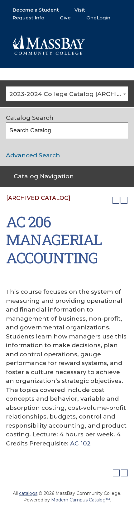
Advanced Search (33, 155)
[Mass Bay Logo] (48, 53)
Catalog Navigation (44, 176)
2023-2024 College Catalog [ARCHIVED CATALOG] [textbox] (68, 94)
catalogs (28, 493)
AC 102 (80, 443)
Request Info (28, 18)
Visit (79, 10)
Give (65, 18)
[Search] (120, 130)
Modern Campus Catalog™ (80, 500)
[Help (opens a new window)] (124, 200)
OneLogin (98, 18)
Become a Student (35, 10)
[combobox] (67, 93)
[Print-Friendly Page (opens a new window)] (115, 200)
